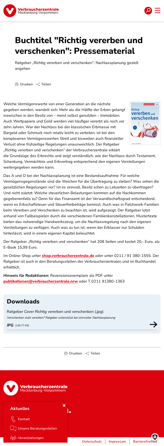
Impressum (117, 441)
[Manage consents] (155, 437)
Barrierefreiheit (145, 441)
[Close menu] (64, 405)
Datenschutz (92, 441)
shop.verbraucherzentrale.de (68, 255)
